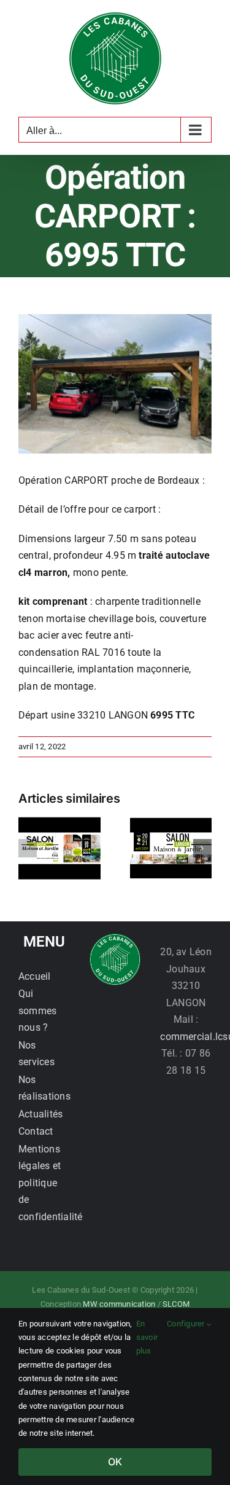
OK (115, 1461)
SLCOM (176, 1304)
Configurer (187, 1323)
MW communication (119, 1304)
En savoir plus (147, 1337)
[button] (27, 848)
